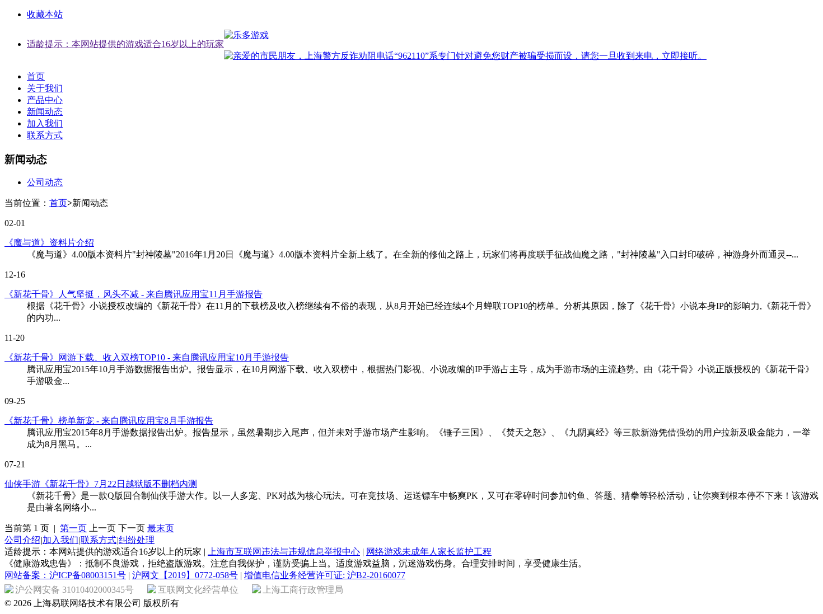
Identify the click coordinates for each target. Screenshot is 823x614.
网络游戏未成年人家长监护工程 (429, 551)
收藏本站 (45, 14)
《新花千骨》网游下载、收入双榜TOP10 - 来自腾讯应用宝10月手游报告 (146, 357)
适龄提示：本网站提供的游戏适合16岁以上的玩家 (125, 44)
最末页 (160, 528)
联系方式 (45, 135)
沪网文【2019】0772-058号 (185, 575)
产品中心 (45, 100)
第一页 (73, 528)
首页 (36, 76)
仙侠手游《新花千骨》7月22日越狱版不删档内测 (100, 484)
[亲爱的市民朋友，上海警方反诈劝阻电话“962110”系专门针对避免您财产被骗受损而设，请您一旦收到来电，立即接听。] (465, 56)
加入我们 (45, 123)
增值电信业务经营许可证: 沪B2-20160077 (324, 575)
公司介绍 (22, 540)
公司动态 (45, 182)
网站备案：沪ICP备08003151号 (65, 575)
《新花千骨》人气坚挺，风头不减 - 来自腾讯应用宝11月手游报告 (133, 294)
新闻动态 (45, 111)
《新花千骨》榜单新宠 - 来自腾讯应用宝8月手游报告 (108, 420)
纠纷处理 (137, 540)
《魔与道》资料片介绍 (49, 242)
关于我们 (45, 88)
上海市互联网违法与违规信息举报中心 (284, 551)
